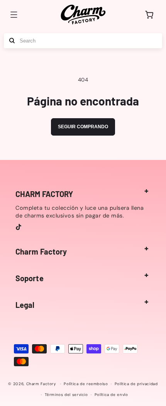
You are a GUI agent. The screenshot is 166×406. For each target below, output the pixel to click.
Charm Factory (41, 383)
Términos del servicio (66, 394)
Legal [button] (25, 304)
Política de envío (111, 394)
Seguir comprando (83, 126)
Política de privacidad (136, 383)
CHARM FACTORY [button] (44, 194)
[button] (14, 14)
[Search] (12, 41)
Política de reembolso (86, 383)
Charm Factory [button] (41, 251)
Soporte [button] (29, 278)
